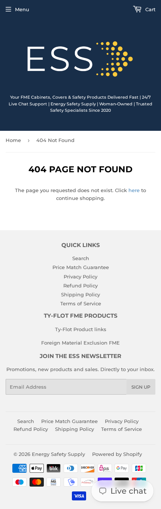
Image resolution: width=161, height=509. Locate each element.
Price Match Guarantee (80, 267)
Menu (22, 9)
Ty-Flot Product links (80, 329)
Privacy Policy (80, 277)
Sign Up (141, 387)
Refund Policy (80, 286)
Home (13, 140)
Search (80, 258)
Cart (149, 9)
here (134, 190)
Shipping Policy (80, 294)
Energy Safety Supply (58, 454)
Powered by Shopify (117, 454)
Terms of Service (80, 303)
